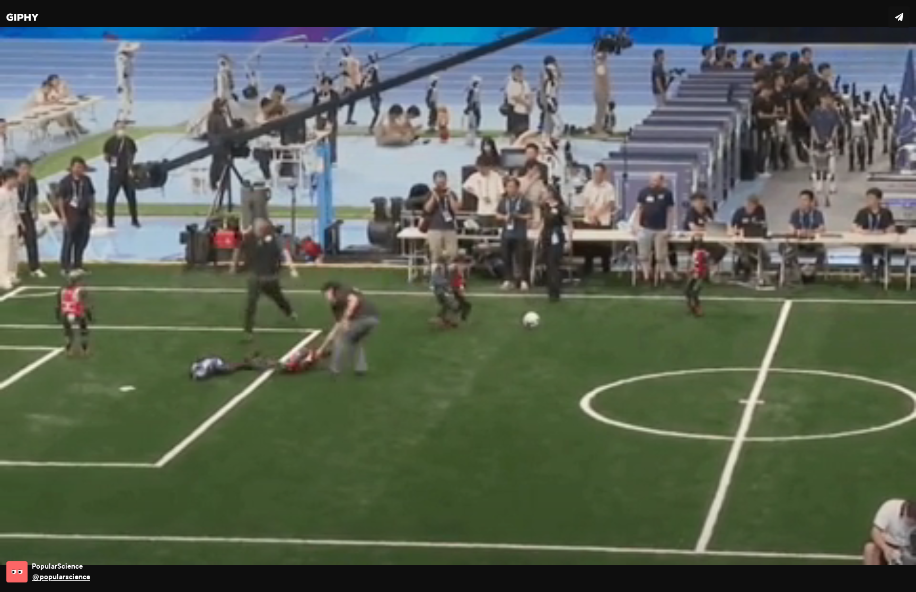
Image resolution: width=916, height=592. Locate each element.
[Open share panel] (899, 17)
